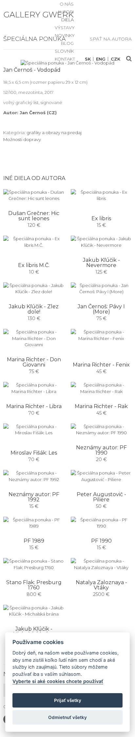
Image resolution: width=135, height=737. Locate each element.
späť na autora (111, 39)
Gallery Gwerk (38, 14)
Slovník (64, 51)
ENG (101, 59)
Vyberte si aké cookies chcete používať (57, 681)
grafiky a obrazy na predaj (54, 132)
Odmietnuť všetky (67, 717)
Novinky (65, 35)
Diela (67, 19)
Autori (65, 11)
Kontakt (65, 59)
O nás (67, 4)
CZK (115, 59)
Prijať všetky (67, 700)
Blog (67, 43)
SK (88, 59)
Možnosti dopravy (22, 139)
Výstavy (65, 27)
